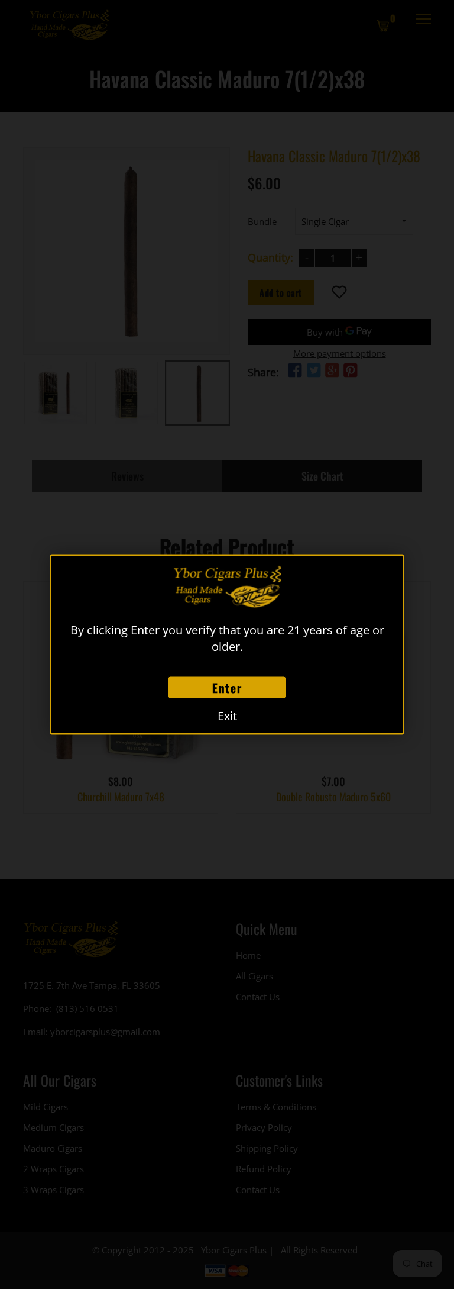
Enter (227, 688)
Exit (227, 716)
